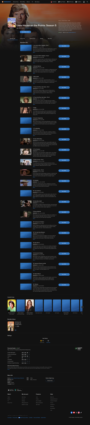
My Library (24, 397)
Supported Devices (53, 398)
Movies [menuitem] (28, 1)
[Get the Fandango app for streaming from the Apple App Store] (11, 390)
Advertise (52, 406)
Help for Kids (43, 417)
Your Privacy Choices (24, 417)
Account (23, 398)
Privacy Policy (15, 417)
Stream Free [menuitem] (15, 1)
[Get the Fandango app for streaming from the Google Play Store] (18, 390)
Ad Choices (10, 417)
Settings (23, 400)
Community (42, 342)
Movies (9, 398)
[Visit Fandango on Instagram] (79, 413)
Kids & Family (17, 378)
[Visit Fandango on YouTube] (74, 413)
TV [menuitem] (32, 1)
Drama (12, 378)
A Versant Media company (78, 417)
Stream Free (10, 402)
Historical (22, 378)
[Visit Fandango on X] (76, 413)
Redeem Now (50, 380)
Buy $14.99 (26, 31)
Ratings (41, 38)
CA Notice (30, 417)
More (34, 52)
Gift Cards (38, 404)
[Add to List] (15, 330)
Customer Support (53, 400)
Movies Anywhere (39, 402)
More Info (50, 38)
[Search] (87, 2)
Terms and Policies (36, 417)
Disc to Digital (38, 400)
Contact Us (52, 404)
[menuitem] (70, 2)
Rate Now (48, 342)
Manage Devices (25, 402)
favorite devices (72, 32)
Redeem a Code (25, 404)
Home (9, 397)
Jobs (51, 410)
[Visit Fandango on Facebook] (72, 413)
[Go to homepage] (6, 2)
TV (8, 400)
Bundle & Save (32, 38)
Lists (37, 397)
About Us (52, 397)
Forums (51, 402)
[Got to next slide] (82, 307)
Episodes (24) (12, 38)
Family (37, 398)
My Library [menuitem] (37, 1)
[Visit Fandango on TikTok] (81, 413)
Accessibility (52, 408)
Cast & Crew (22, 38)
